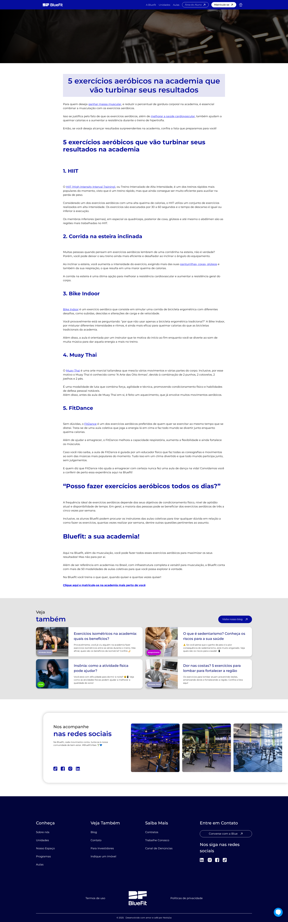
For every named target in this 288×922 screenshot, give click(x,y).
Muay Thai (73, 370)
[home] (53, 5)
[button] (240, 4)
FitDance (90, 424)
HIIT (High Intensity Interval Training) (90, 186)
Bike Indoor (71, 309)
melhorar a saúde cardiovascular (173, 116)
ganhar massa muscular (104, 104)
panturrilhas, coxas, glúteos (198, 264)
